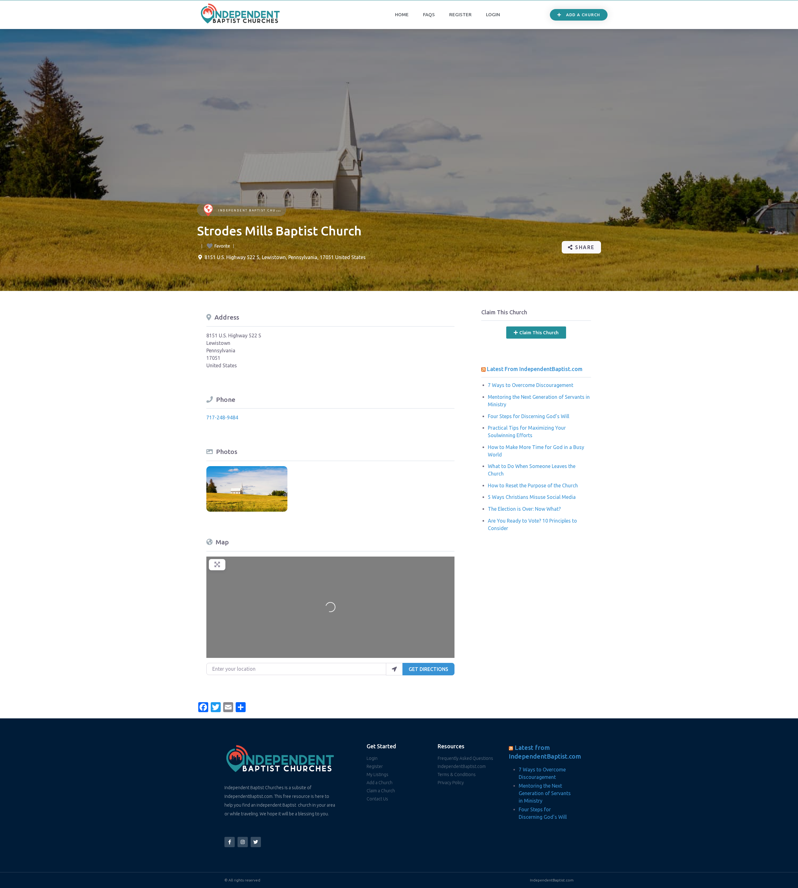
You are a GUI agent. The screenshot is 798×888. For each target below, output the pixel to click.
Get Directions (428, 669)
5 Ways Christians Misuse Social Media (532, 497)
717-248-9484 (222, 417)
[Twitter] (256, 842)
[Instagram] (243, 842)
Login (493, 14)
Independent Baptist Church (251, 210)
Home (402, 14)
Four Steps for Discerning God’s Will (528, 416)
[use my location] (394, 669)
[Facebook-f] (229, 842)
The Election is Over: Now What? (524, 509)
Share (584, 247)
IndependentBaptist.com (552, 880)
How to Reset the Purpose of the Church (533, 485)
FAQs (429, 14)
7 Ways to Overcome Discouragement (530, 385)
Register (460, 14)
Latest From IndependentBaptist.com (535, 369)
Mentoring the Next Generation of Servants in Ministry (545, 793)
